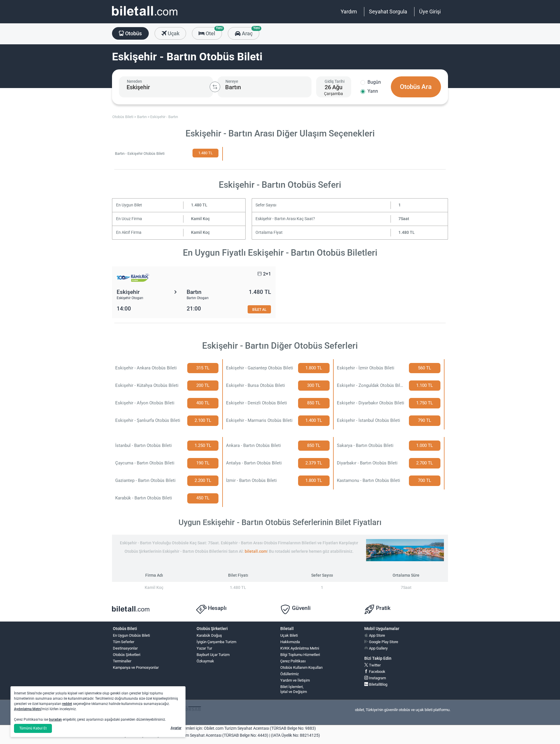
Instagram (377, 678)
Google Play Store (383, 642)
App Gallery (378, 648)
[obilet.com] (144, 16)
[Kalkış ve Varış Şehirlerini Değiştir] (215, 87)
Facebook (376, 671)
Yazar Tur (204, 648)
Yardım (349, 11)
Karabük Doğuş (209, 635)
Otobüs (133, 33)
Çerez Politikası (293, 661)
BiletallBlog (377, 684)
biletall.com (256, 551)
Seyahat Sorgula (388, 11)
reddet (67, 704)
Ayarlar (176, 728)
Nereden (134, 81)
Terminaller (122, 661)
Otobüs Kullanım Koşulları (301, 667)
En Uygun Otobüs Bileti (131, 635)
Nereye (231, 81)
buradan (55, 719)
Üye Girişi (430, 11)
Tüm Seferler (123, 642)
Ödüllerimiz (289, 674)
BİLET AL (259, 309)
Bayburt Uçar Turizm (213, 654)
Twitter (374, 665)
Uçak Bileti (289, 635)
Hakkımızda (290, 642)
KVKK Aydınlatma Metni (299, 648)
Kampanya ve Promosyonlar (136, 667)
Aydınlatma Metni (27, 709)
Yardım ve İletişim (295, 680)
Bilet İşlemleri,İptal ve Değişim (293, 689)
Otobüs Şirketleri (126, 654)
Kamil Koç (200, 218)
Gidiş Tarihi (334, 81)
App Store (376, 635)
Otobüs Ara (416, 86)
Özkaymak (205, 661)
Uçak (173, 33)
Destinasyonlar (125, 648)
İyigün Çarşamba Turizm (216, 642)
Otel (213, 31)
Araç (250, 31)
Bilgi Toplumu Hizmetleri (300, 654)
